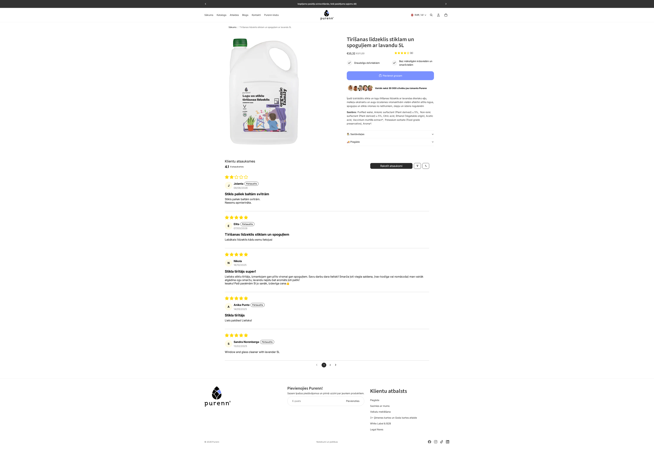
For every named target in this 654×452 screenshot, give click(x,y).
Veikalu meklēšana (380, 411)
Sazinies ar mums (380, 405)
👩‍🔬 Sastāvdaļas (355, 133)
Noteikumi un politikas (327, 442)
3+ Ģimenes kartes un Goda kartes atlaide (393, 417)
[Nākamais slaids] (446, 4)
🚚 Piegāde (353, 141)
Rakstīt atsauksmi (391, 166)
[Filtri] (417, 166)
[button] (402, 52)
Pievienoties (352, 400)
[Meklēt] (431, 15)
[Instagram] (436, 442)
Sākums (232, 27)
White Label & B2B (380, 423)
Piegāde (374, 399)
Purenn (215, 442)
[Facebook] (429, 442)
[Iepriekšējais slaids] (205, 4)
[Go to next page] (336, 365)
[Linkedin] (448, 442)
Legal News (376, 429)
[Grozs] (446, 15)
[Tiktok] (442, 442)
